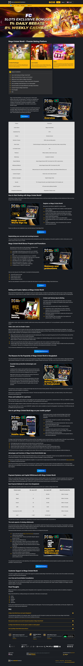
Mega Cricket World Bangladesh (70, 662)
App (13, 5)
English (70, 2)
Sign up (63, 2)
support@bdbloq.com (32, 653)
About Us (30, 5)
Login (58, 2)
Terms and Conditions (68, 660)
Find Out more (49, 638)
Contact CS (14, 638)
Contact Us (57, 660)
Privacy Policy (62, 660)
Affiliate (22, 5)
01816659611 (33, 654)
